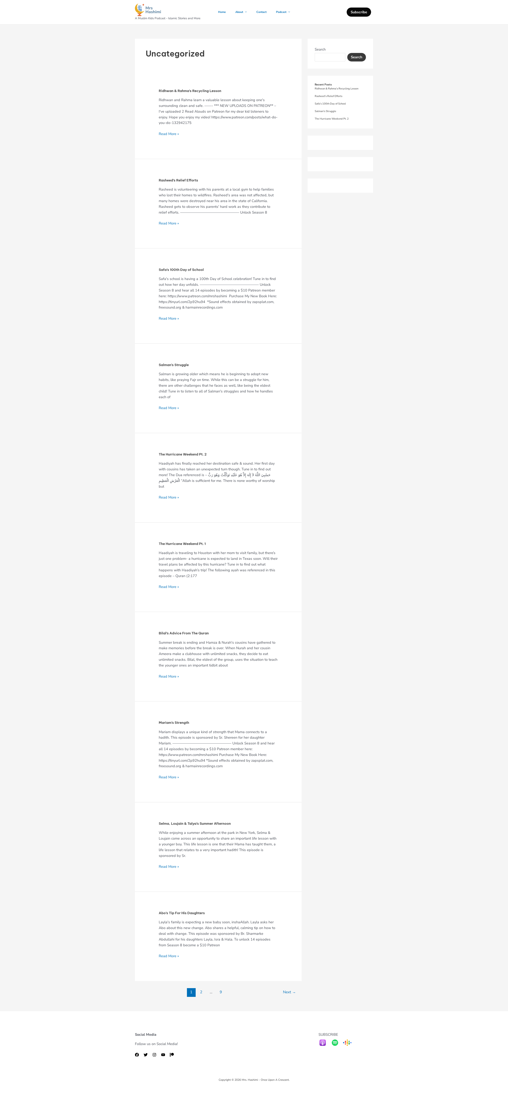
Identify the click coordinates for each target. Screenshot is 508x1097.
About (239, 12)
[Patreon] (172, 1055)
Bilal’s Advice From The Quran (184, 633)
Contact (261, 12)
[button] (245, 12)
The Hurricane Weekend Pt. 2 (183, 454)
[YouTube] (163, 1055)
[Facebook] (137, 1055)
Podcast (281, 12)
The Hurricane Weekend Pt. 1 (182, 544)
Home (222, 12)
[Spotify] (337, 1042)
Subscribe (359, 12)
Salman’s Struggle (174, 365)
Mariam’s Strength (174, 722)
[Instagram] (154, 1055)
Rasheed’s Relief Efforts (178, 180)
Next (289, 992)
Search (320, 49)
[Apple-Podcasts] (324, 1042)
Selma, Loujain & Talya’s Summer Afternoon (195, 823)
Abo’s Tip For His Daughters (182, 913)
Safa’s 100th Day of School (181, 270)
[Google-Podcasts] (349, 1042)
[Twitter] (146, 1055)
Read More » (169, 133)
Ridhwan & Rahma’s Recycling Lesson (190, 91)
